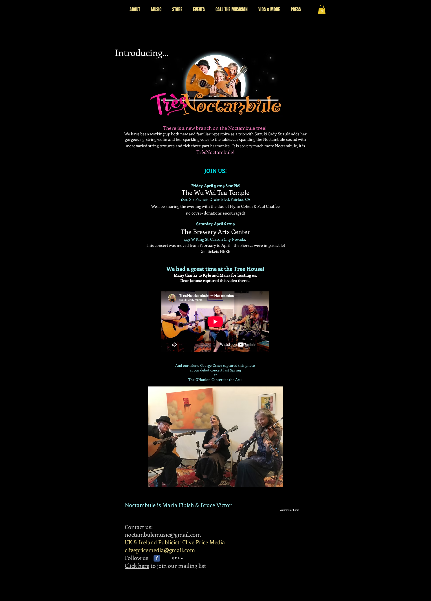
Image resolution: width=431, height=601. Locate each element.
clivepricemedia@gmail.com (160, 550)
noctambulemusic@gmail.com (163, 534)
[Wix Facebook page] (157, 558)
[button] (322, 9)
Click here (137, 565)
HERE (225, 251)
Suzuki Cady (265, 134)
